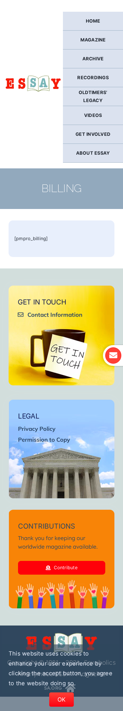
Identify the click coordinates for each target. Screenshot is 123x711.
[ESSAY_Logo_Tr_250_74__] (61, 635)
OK (61, 699)
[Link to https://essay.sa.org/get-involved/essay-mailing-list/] (113, 355)
